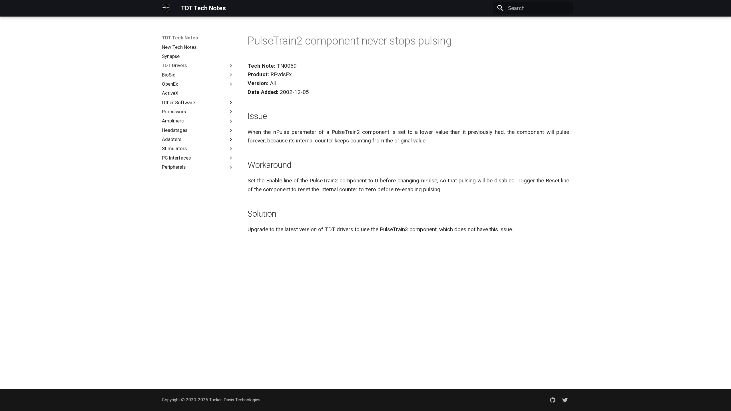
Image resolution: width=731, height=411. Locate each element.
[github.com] (552, 399)
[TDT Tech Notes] (166, 8)
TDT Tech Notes (180, 38)
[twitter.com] (564, 399)
